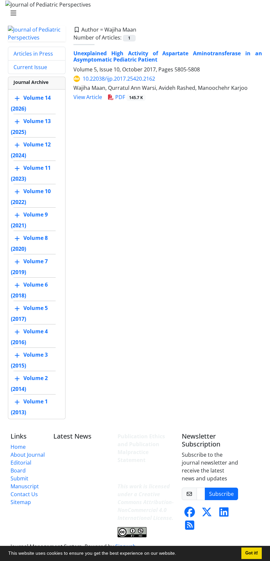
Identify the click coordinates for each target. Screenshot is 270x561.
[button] (178, 554)
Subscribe (221, 493)
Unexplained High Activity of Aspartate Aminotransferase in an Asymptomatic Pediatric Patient (167, 56)
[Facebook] (190, 514)
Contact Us (24, 494)
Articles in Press (33, 53)
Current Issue (30, 67)
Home (18, 446)
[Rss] (190, 527)
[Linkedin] (224, 514)
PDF (128, 97)
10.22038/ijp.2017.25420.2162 (119, 78)
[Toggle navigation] (133, 13)
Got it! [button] (251, 553)
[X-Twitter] (207, 514)
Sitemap (21, 502)
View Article (87, 97)
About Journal (28, 454)
